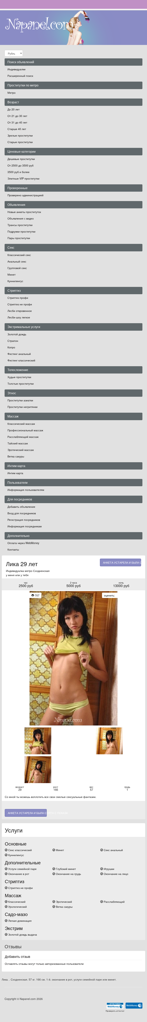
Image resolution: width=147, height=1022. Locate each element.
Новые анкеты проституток (24, 212)
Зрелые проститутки (20, 135)
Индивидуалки (16, 69)
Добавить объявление (21, 507)
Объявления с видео (20, 218)
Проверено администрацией (25, 195)
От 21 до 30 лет (17, 116)
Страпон (12, 341)
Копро (11, 347)
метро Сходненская (37, 571)
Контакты (13, 549)
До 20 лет (13, 109)
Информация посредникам (24, 526)
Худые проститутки (19, 377)
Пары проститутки (18, 238)
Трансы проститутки (20, 225)
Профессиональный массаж (25, 430)
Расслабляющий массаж (22, 437)
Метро (11, 92)
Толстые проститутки (20, 383)
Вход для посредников (21, 513)
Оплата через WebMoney (23, 543)
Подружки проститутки (21, 231)
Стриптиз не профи (19, 304)
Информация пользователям (25, 490)
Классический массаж (21, 424)
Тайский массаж (17, 443)
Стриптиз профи (17, 298)
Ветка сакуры (15, 456)
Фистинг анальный (19, 354)
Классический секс (19, 255)
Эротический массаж (20, 450)
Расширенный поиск (20, 76)
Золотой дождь (16, 334)
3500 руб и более (18, 172)
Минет (11, 274)
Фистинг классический (21, 360)
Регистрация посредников (23, 520)
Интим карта (15, 473)
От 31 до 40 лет (17, 122)
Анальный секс (16, 261)
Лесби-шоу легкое (18, 317)
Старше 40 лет (16, 129)
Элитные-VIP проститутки (23, 178)
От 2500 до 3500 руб (20, 165)
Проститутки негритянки (22, 407)
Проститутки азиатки (20, 400)
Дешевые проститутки (21, 159)
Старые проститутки (20, 142)
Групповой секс (17, 268)
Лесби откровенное (19, 311)
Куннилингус (15, 281)
